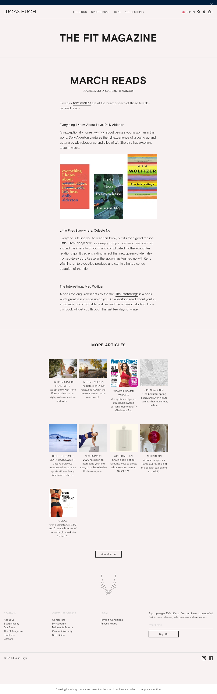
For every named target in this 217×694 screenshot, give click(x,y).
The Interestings (126, 294)
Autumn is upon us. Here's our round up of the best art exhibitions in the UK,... (154, 464)
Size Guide (58, 635)
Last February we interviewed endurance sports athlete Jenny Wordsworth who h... (63, 466)
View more (107, 554)
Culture (111, 90)
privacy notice (152, 689)
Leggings (80, 12)
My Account (59, 623)
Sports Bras (100, 12)
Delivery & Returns (62, 627)
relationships (82, 103)
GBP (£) (190, 12)
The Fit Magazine (13, 631)
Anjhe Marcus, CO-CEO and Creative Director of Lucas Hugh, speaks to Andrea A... (63, 528)
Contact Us (58, 619)
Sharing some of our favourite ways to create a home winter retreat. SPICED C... (123, 464)
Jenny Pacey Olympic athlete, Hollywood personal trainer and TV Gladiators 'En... (124, 401)
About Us (9, 619)
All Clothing (134, 12)
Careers (8, 638)
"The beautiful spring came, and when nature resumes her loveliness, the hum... (154, 397)
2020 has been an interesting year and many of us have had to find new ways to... (93, 464)
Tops (117, 12)
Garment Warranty (62, 631)
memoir (99, 132)
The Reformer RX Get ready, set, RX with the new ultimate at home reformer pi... (93, 389)
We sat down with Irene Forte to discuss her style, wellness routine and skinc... (63, 391)
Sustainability (11, 623)
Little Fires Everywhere (76, 243)
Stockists (9, 635)
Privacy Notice (108, 623)
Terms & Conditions (111, 619)
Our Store (9, 627)
